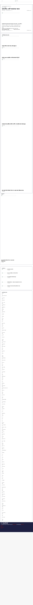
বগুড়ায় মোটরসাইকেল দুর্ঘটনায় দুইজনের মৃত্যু (11, 276)
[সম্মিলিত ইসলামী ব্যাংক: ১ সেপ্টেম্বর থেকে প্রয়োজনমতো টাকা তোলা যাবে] (4, 282)
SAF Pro (22, 524)
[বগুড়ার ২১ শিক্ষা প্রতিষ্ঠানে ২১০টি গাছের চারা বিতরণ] (4, 273)
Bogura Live (14, 524)
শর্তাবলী (1, 526)
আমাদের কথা (2, 525)
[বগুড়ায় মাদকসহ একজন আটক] (4, 269)
